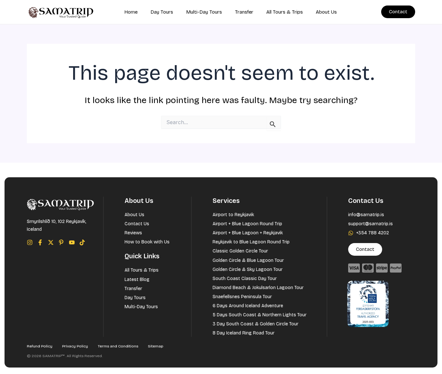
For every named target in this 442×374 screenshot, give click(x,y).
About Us (326, 12)
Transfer (244, 12)
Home (131, 12)
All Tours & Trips (284, 12)
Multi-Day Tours (204, 12)
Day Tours (161, 12)
